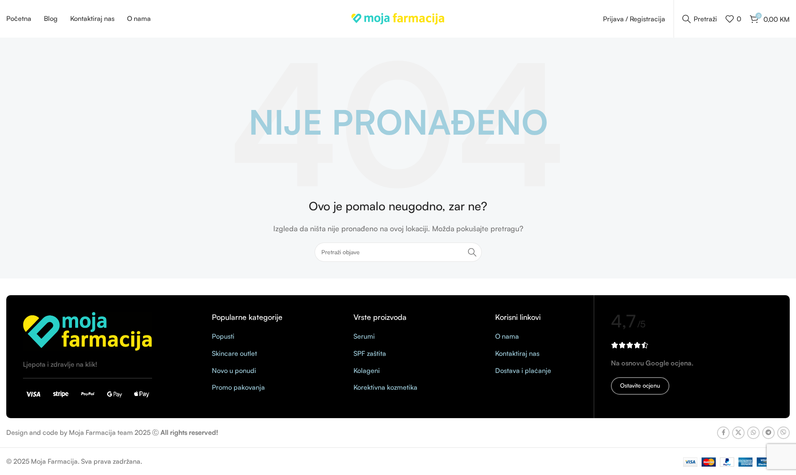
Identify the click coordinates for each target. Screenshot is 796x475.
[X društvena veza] (738, 432)
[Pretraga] (472, 252)
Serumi (364, 336)
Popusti (223, 336)
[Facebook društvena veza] (723, 432)
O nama (507, 336)
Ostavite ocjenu (640, 385)
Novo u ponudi (234, 370)
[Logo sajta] (398, 18)
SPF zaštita (369, 353)
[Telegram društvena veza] (768, 432)
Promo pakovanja (238, 387)
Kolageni (366, 370)
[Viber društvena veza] (783, 432)
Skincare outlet (234, 353)
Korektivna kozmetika (385, 387)
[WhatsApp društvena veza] (753, 432)
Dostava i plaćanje (523, 370)
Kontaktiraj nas (517, 353)
